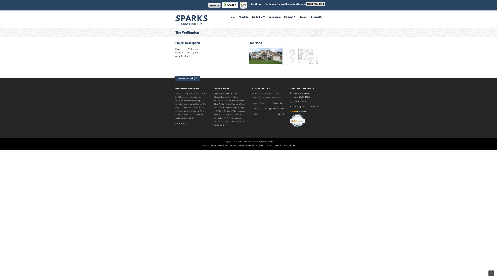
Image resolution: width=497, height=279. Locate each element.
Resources (278, 145)
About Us (243, 17)
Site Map (293, 145)
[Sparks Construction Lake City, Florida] (191, 20)
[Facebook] (188, 79)
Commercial (274, 17)
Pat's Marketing (267, 142)
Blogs (286, 145)
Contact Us (316, 17)
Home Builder (223, 145)
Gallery (261, 145)
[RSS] (195, 79)
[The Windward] (319, 33)
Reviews (303, 17)
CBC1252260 (302, 111)
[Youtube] (191, 79)
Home (232, 17)
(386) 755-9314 (315, 4)
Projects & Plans (251, 145)
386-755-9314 (300, 102)
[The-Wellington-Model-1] (265, 56)
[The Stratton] (313, 33)
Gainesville (227, 107)
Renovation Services (237, 145)
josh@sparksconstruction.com (307, 106)
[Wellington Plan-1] (302, 56)
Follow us (181, 79)
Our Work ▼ (290, 17)
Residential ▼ (258, 17)
